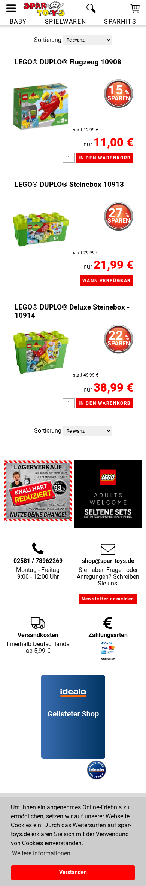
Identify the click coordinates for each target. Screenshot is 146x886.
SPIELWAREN (65, 21)
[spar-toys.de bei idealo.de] (96, 777)
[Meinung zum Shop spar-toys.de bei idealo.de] (73, 756)
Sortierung (47, 39)
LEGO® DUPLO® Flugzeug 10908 (68, 62)
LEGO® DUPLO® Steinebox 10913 (69, 184)
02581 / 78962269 (38, 561)
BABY (18, 21)
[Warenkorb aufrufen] (135, 12)
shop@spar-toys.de (108, 561)
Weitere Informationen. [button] (42, 853)
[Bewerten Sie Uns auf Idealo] (63, 777)
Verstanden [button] (73, 872)
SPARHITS (120, 21)
